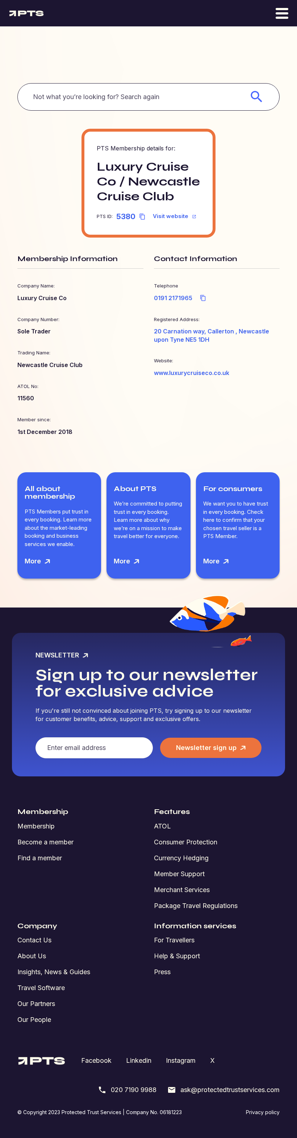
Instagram (181, 1060)
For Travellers (174, 940)
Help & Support (177, 956)
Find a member (39, 858)
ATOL (162, 826)
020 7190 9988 (133, 1090)
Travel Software (41, 988)
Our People (34, 1019)
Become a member (45, 842)
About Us (31, 956)
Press (162, 972)
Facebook (96, 1060)
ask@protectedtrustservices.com (230, 1090)
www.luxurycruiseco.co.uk (191, 372)
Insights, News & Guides (53, 972)
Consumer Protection (185, 842)
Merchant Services (182, 890)
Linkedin (138, 1060)
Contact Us (34, 940)
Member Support (179, 874)
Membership (36, 826)
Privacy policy (263, 1112)
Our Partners (36, 1003)
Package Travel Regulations (196, 905)
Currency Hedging (181, 858)
